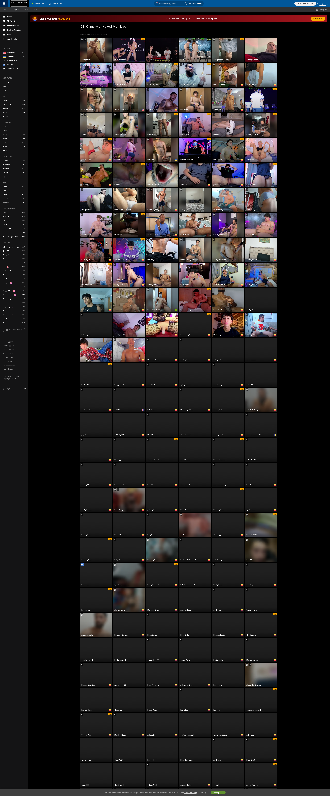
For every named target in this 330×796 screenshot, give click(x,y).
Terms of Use (8, 361)
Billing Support (8, 346)
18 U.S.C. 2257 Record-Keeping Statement (11, 378)
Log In (322, 4)
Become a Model (9, 365)
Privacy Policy (8, 357)
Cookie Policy (190, 793)
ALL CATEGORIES (15, 330)
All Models (6, 373)
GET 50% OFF (318, 19)
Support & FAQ (8, 342)
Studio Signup (8, 369)
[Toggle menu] (4, 3)
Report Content (8, 350)
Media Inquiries (8, 353)
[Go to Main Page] (19, 3)
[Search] (186, 3)
